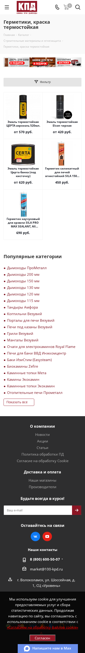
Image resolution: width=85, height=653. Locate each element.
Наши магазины (42, 480)
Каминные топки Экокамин (31, 386)
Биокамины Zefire (22, 366)
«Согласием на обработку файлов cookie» (42, 627)
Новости (42, 434)
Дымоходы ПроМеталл (27, 267)
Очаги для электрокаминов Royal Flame (41, 346)
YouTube (47, 536)
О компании (42, 426)
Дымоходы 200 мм (23, 274)
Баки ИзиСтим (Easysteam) (29, 359)
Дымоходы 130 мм (23, 287)
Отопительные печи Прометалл (35, 392)
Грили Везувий (20, 333)
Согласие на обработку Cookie (42, 460)
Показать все (17, 402)
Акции (42, 441)
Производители (42, 486)
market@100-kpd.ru (46, 569)
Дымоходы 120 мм (23, 294)
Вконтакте (35, 536)
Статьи (42, 447)
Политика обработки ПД (42, 454)
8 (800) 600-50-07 (45, 559)
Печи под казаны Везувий (29, 327)
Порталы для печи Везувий (31, 320)
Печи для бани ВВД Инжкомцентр (36, 353)
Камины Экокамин (23, 379)
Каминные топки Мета (26, 372)
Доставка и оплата (42, 472)
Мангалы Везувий (22, 340)
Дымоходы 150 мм (23, 281)
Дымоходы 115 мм (23, 300)
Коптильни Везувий (24, 313)
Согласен (42, 638)
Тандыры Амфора (22, 307)
